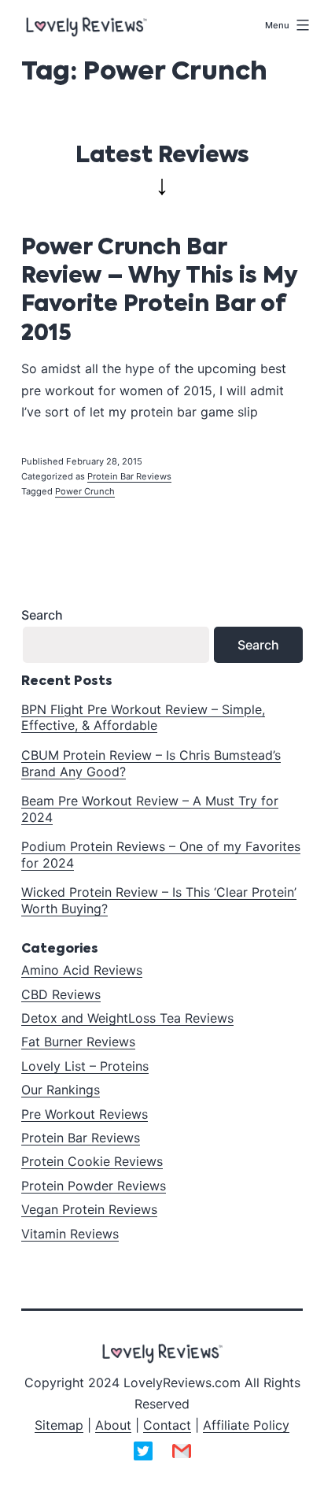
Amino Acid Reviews (81, 970)
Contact (167, 1425)
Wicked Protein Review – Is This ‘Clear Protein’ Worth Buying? (158, 900)
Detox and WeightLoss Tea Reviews (127, 1018)
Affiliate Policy (246, 1425)
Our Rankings (60, 1089)
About (113, 1425)
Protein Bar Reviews (129, 476)
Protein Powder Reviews (93, 1186)
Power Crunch (85, 491)
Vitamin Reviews (70, 1234)
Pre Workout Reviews (84, 1114)
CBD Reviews (61, 994)
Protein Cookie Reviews (92, 1161)
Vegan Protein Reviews (89, 1209)
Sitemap (59, 1425)
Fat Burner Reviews (78, 1041)
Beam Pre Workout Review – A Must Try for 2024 (149, 809)
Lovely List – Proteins (85, 1066)
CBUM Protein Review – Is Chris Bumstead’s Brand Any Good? (151, 763)
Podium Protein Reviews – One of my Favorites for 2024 (160, 854)
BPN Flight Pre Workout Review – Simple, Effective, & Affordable (143, 717)
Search (42, 615)
